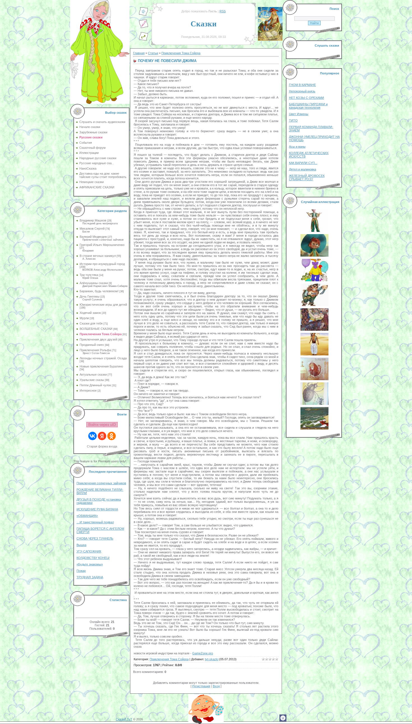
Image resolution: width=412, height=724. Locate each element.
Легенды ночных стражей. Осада (103, 358)
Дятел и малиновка (302, 169)
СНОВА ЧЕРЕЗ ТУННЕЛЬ (95, 538)
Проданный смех (92, 344)
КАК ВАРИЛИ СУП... (303, 163)
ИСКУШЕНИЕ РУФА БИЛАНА (97, 509)
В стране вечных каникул (98, 255)
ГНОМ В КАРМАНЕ (302, 84)
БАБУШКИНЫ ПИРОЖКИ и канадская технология (308, 105)
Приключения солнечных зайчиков (101, 483)
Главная (139, 53)
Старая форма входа (102, 446)
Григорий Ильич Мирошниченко (102, 244)
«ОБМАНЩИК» (87, 515)
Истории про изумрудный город (102, 264)
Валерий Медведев (93, 236)
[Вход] (143, 39)
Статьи (153, 53)
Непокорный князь (302, 91)
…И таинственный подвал (95, 522)
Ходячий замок (90, 312)
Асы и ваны (297, 146)
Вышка (81, 545)
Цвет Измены (298, 114)
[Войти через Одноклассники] (111, 436)
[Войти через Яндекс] (102, 436)
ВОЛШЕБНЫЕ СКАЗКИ (96, 328)
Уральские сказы (92, 380)
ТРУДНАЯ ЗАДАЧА (90, 577)
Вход (216, 686)
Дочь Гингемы (89, 296)
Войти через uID (102, 424)
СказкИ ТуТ (124, 719)
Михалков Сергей (92, 228)
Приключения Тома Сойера (101, 334)
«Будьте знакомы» (90, 564)
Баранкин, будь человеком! (99, 291)
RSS (222, 11)
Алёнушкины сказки (94, 283)
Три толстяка (89, 275)
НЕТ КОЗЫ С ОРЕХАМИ (306, 97)
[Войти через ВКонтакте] (92, 436)
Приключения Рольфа (95, 350)
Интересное (88, 390)
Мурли (84, 318)
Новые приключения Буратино (101, 366)
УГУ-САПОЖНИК (89, 551)
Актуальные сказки (93, 374)
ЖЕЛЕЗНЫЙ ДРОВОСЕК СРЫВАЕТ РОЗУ (307, 177)
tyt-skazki (211, 659)
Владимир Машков (93, 220)
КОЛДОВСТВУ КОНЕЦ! (93, 557)
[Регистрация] (143, 27)
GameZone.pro (202, 653)
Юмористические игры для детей (103, 304)
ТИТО (293, 120)
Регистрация (201, 686)
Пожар (81, 570)
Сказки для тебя (91, 323)
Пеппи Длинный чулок (95, 385)
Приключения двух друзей (98, 339)
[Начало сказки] (143, 15)
